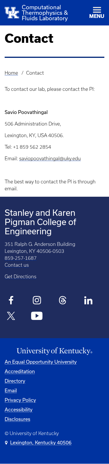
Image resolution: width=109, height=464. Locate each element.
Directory (15, 381)
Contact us (17, 265)
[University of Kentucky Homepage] (54, 351)
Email (11, 390)
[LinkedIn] (88, 301)
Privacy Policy (20, 400)
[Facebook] (11, 301)
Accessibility (19, 409)
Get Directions (20, 276)
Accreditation (20, 371)
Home (11, 73)
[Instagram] (37, 301)
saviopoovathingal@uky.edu (50, 158)
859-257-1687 (21, 258)
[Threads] (62, 301)
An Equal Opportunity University (41, 361)
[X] (11, 317)
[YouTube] (37, 317)
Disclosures (17, 419)
